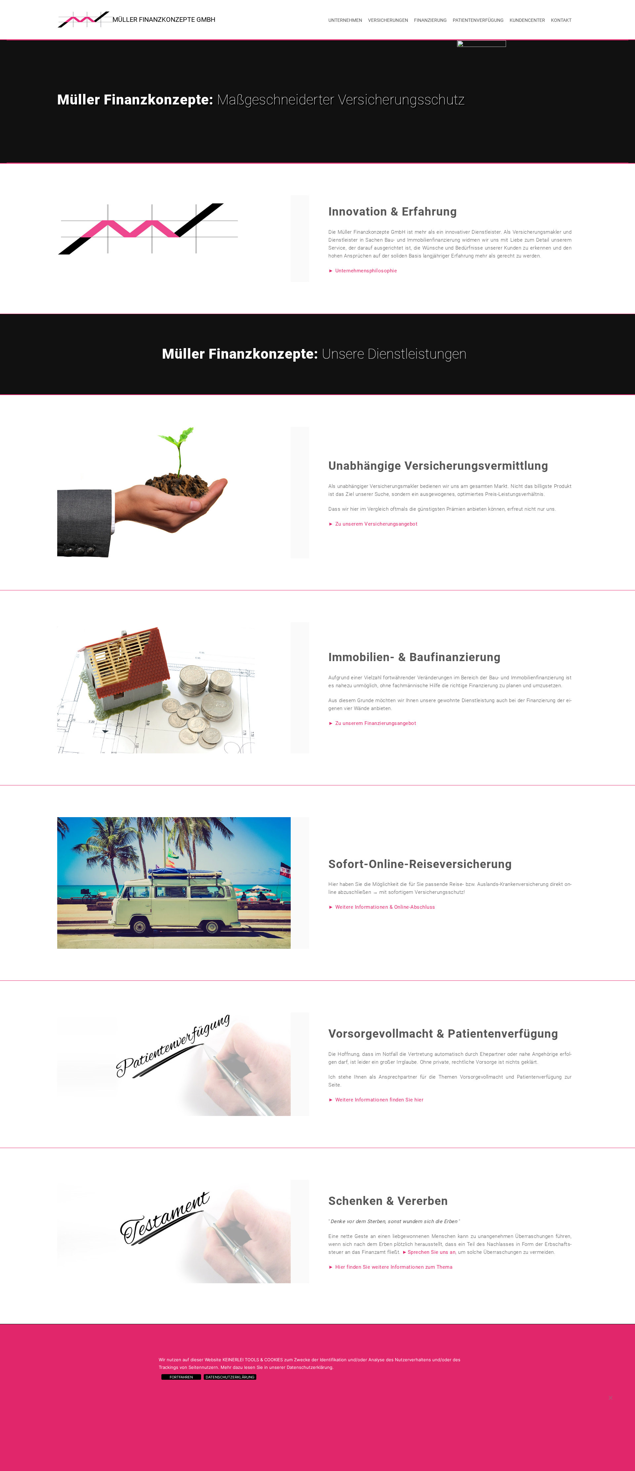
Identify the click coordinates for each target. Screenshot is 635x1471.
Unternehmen (345, 20)
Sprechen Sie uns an (431, 1252)
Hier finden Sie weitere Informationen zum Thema (393, 1267)
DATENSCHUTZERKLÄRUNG (230, 1377)
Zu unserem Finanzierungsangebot (375, 723)
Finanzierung (430, 20)
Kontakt (561, 20)
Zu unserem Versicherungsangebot (376, 524)
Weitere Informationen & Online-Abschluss (385, 907)
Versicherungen (388, 20)
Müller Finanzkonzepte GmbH (163, 19)
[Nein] (610, 1397)
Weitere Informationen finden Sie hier (379, 1100)
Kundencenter (527, 20)
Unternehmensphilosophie (366, 271)
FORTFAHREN (181, 1377)
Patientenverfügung (478, 20)
